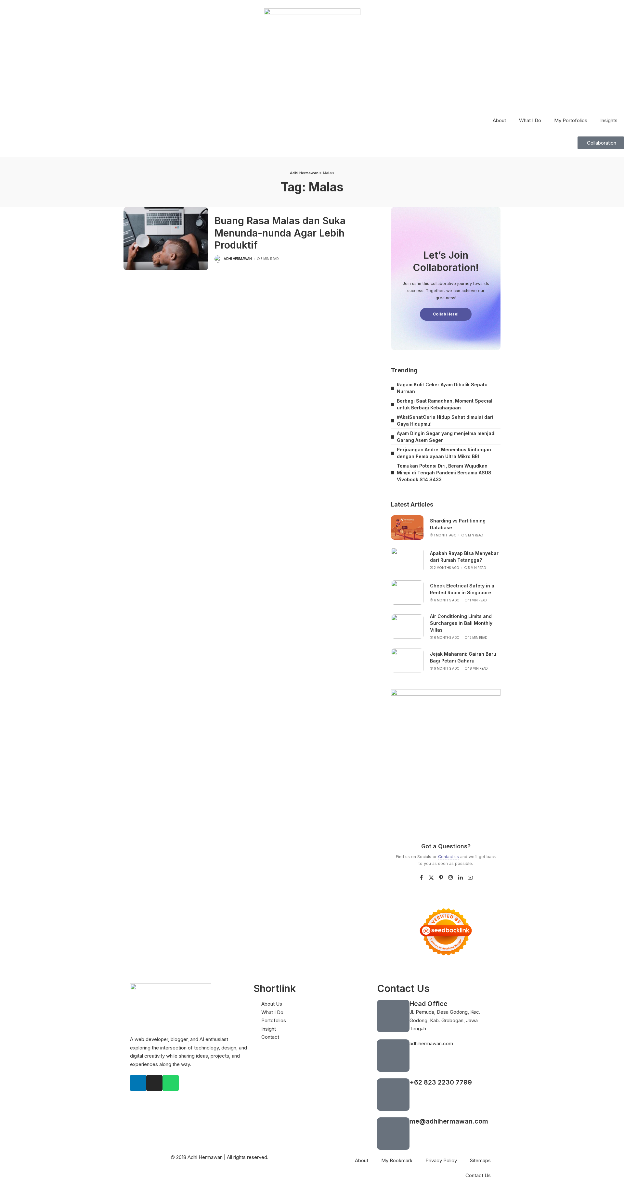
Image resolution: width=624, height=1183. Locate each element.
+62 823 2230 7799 (441, 1082)
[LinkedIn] (460, 877)
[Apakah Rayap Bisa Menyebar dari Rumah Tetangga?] (407, 560)
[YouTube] (470, 877)
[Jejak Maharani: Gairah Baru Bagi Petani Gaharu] (407, 661)
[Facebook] (421, 877)
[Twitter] (431, 877)
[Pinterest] (441, 877)
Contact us (448, 856)
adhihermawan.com (431, 1043)
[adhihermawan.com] (393, 1055)
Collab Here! (446, 314)
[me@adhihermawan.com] (393, 1133)
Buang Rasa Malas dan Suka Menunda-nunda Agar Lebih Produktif (279, 233)
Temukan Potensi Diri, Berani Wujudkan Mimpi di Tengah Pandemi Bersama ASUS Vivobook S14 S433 (444, 472)
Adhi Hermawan (238, 259)
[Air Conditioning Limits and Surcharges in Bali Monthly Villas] (407, 626)
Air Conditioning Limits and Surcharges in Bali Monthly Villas (461, 623)
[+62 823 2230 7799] (393, 1094)
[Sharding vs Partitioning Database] (407, 527)
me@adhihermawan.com (449, 1121)
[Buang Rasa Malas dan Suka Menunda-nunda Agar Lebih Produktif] (166, 238)
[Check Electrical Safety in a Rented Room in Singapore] (407, 592)
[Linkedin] (138, 1083)
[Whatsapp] (170, 1083)
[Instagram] (451, 877)
